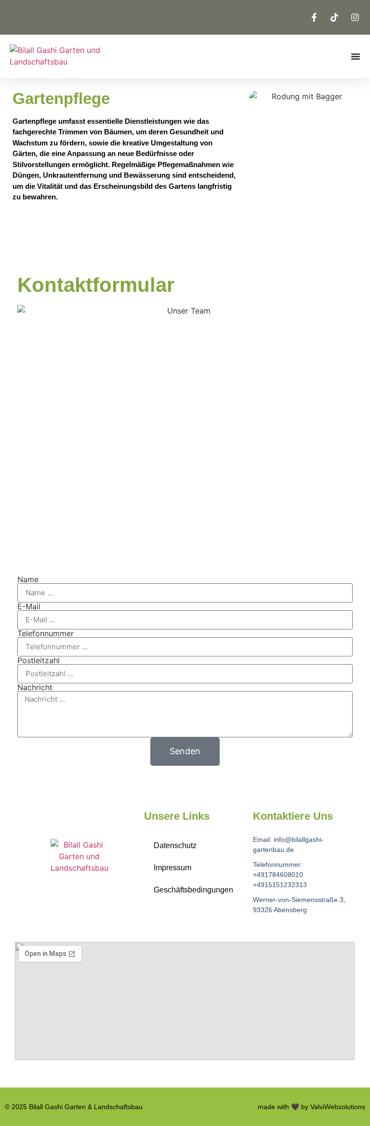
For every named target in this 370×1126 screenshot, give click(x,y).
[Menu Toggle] (355, 56)
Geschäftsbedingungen (193, 890)
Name (28, 579)
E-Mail (28, 606)
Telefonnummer (45, 633)
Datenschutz (175, 845)
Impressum (172, 868)
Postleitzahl (38, 660)
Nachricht (35, 687)
